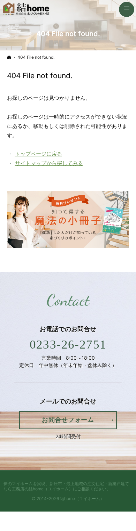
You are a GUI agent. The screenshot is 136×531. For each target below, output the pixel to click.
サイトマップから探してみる (49, 163)
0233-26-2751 (68, 344)
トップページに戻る (38, 153)
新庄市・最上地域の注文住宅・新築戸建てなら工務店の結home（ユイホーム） (66, 486)
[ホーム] (9, 57)
